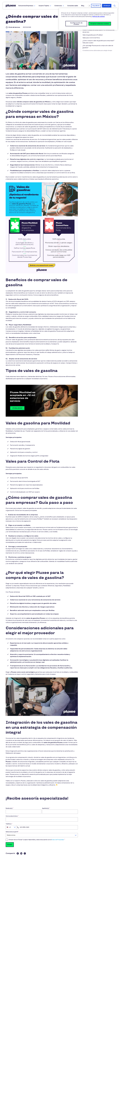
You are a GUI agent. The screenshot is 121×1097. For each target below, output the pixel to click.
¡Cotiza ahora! (17, 408)
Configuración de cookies (76, 23)
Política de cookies (98, 16)
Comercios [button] (58, 6)
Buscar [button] (114, 5)
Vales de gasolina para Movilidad (92, 35)
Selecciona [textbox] (11, 835)
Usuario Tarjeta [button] (44, 6)
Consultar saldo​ (72, 6)
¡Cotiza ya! (106, 5)
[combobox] (11, 827)
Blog (82, 6)
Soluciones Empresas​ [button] (25, 6)
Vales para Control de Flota (91, 38)
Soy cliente (95, 5)
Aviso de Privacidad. (58, 840)
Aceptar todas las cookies (100, 23)
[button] (89, 5)
